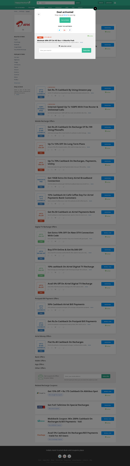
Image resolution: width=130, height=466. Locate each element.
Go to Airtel (65, 20)
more (81, 42)
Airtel (65, 15)
